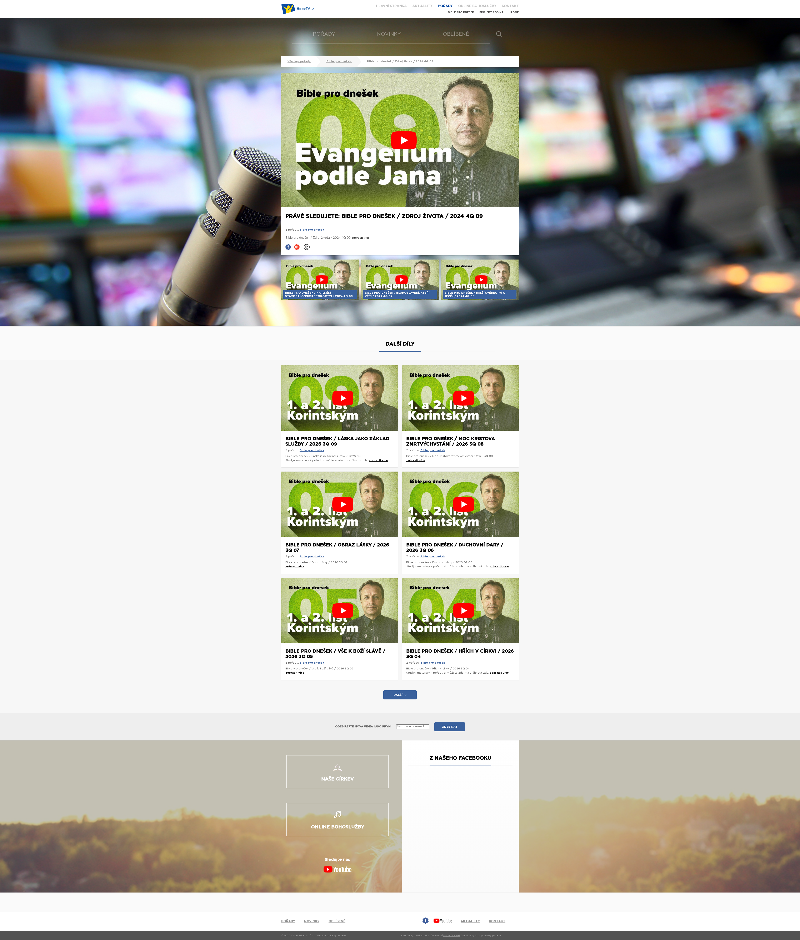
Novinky (389, 34)
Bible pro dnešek (461, 12)
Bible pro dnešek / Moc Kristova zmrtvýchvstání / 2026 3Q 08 (450, 441)
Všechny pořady (299, 61)
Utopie (514, 12)
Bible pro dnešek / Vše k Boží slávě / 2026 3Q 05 (335, 654)
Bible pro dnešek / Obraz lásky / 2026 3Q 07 (337, 548)
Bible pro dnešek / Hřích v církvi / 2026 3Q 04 (460, 654)
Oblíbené (456, 34)
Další (398, 695)
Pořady (445, 6)
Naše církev (337, 779)
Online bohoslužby (477, 6)
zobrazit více (378, 460)
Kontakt (510, 6)
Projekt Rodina (491, 12)
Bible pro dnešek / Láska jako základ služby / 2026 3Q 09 (337, 441)
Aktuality (422, 6)
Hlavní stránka (391, 6)
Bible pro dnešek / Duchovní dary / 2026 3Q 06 (454, 548)
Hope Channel (451, 935)
